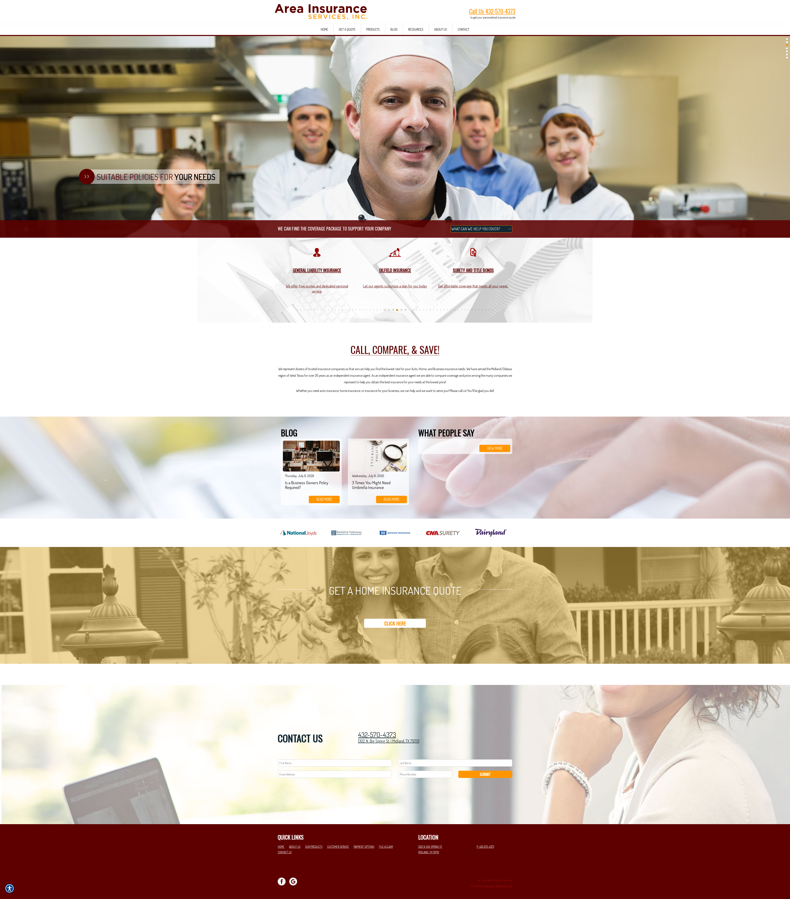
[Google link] (294, 881)
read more (324, 499)
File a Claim (386, 846)
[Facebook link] (283, 881)
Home (281, 846)
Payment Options (364, 846)
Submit (485, 774)
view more (495, 448)
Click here (395, 623)
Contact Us (285, 852)
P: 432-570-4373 (485, 846)
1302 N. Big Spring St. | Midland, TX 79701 (388, 741)
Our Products (313, 846)
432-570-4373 (377, 734)
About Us (294, 846)
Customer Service (338, 846)
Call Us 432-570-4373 (492, 11)
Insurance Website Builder (498, 885)
